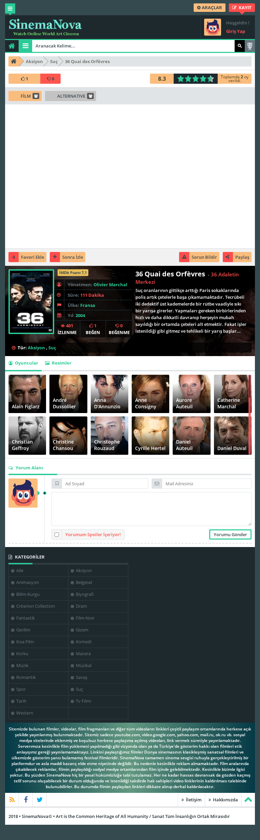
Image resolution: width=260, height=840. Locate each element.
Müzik (21, 665)
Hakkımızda (225, 800)
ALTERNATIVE (71, 96)
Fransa (87, 305)
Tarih (20, 701)
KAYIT (245, 7)
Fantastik (25, 618)
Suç (52, 348)
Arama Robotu (250, 46)
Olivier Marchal (110, 284)
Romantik (25, 677)
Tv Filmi (83, 701)
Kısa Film (24, 642)
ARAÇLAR (211, 7)
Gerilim (22, 630)
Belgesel (83, 582)
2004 (80, 315)
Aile (19, 570)
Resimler (61, 363)
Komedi (83, 642)
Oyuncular (26, 363)
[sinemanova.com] (45, 27)
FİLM (26, 96)
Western (24, 713)
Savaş (81, 677)
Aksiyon (36, 348)
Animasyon (27, 582)
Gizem (81, 630)
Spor (20, 689)
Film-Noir (84, 618)
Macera (83, 653)
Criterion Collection (35, 606)
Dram (81, 606)
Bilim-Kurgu (27, 594)
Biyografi (84, 594)
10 (212, 79)
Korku (21, 653)
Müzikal (83, 665)
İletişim (193, 800)
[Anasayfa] (12, 46)
